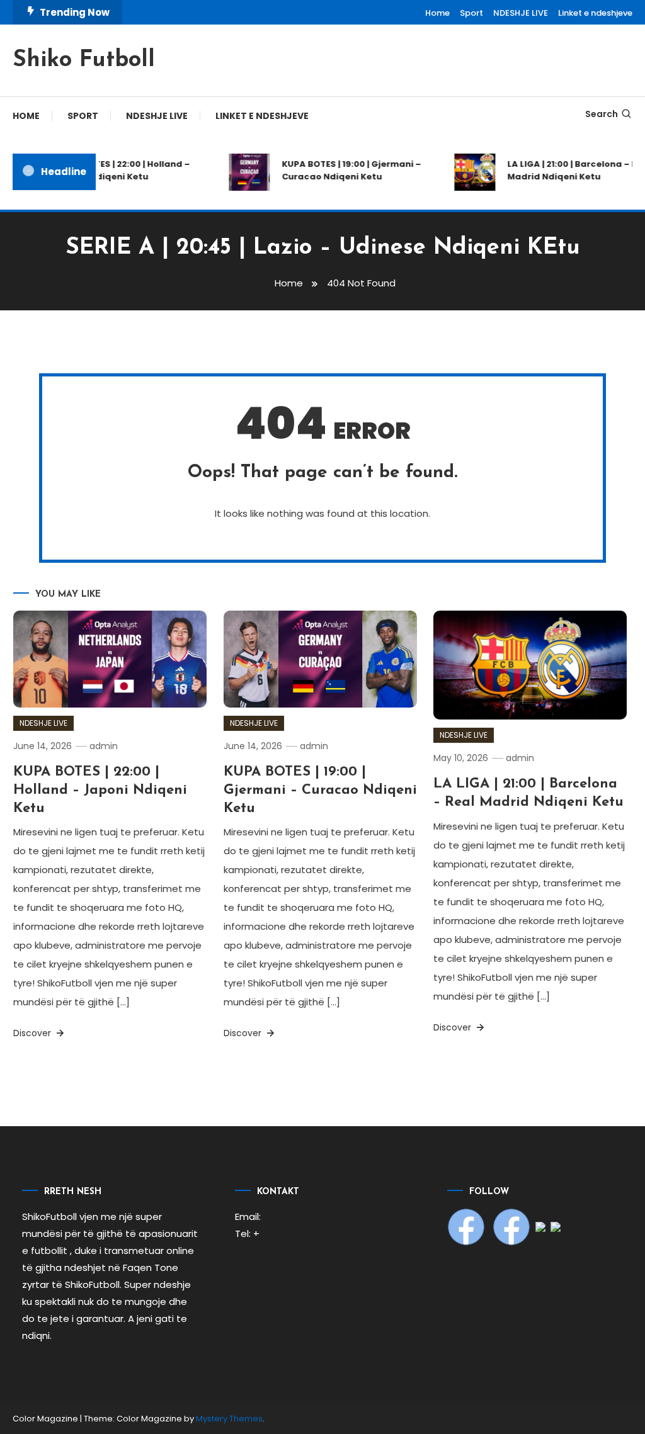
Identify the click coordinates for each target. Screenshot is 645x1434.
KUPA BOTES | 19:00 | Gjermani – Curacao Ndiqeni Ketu (344, 170)
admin (103, 746)
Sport (471, 13)
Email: (248, 1216)
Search (601, 114)
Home (437, 13)
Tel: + (247, 1233)
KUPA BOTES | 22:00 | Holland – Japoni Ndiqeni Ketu (116, 170)
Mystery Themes (229, 1419)
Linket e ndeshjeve (595, 13)
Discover (33, 1033)
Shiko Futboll (84, 60)
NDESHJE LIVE (520, 13)
